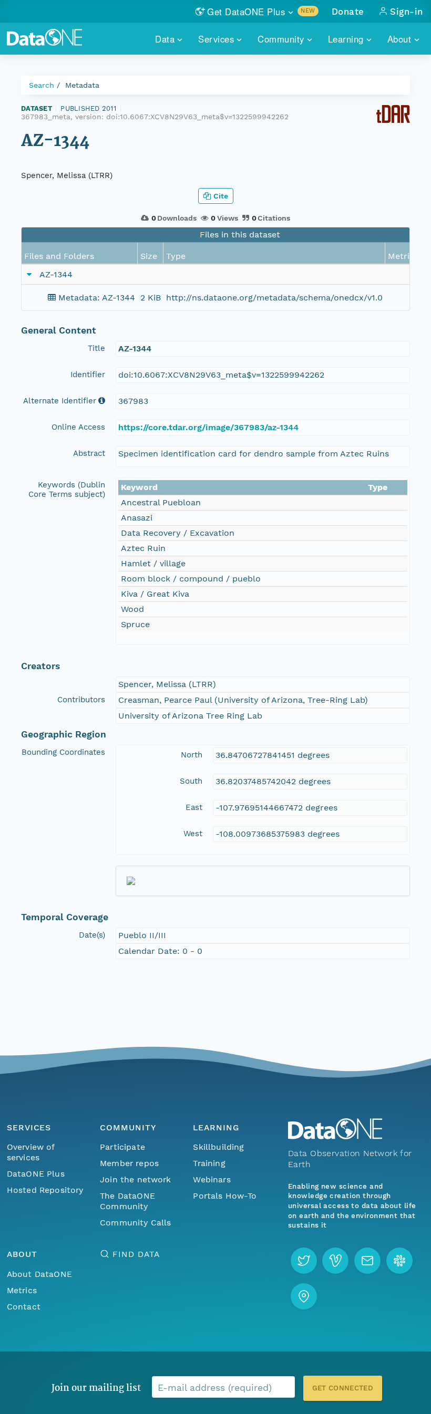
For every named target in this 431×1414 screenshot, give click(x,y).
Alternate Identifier (59, 401)
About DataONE (39, 1274)
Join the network (135, 1179)
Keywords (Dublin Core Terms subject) (66, 489)
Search (41, 85)
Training (209, 1163)
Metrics (22, 1290)
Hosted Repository (45, 1190)
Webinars (211, 1179)
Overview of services (31, 1152)
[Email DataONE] (367, 1260)
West (192, 833)
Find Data (135, 1254)
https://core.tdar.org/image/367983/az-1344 (208, 427)
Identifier (87, 374)
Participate (122, 1147)
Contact (23, 1307)
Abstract (89, 453)
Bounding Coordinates (63, 752)
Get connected (342, 1388)
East (194, 807)
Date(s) (92, 935)
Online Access (78, 427)
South (191, 781)
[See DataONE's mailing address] (304, 1296)
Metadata (82, 85)
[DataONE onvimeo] (335, 1260)
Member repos (129, 1163)
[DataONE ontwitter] (304, 1260)
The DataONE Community (127, 1201)
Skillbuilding (218, 1147)
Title (96, 348)
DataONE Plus (36, 1174)
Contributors (81, 699)
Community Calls (135, 1223)
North (191, 755)
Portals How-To (224, 1196)
